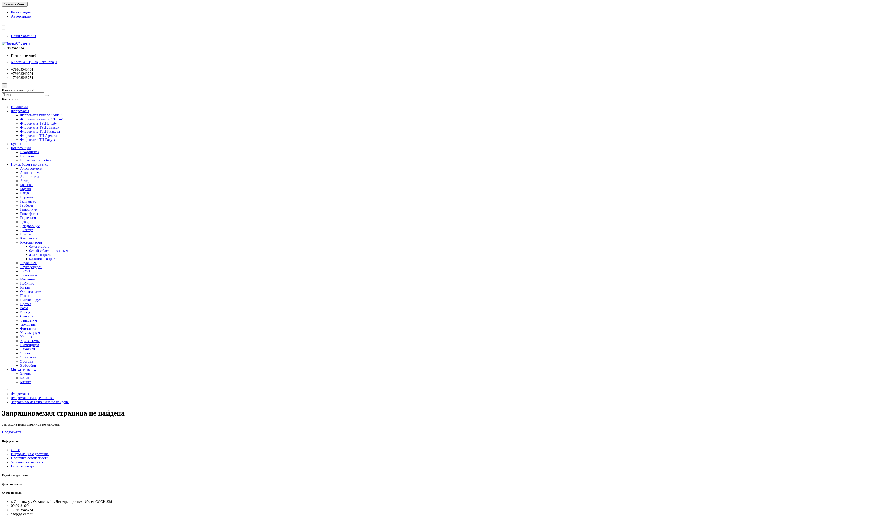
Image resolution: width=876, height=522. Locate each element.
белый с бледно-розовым (48, 250)
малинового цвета (43, 259)
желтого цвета (40, 255)
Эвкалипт (27, 349)
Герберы (26, 205)
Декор (24, 222)
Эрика (25, 353)
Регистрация (21, 12)
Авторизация (21, 16)
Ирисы (25, 234)
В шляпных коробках (36, 160)
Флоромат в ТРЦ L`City (38, 123)
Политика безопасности (29, 458)
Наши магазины (23, 36)
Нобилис (27, 283)
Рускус (25, 312)
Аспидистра (29, 177)
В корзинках (29, 152)
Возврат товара (23, 466)
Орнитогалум (30, 291)
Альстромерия (31, 168)
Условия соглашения (27, 462)
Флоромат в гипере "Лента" (41, 119)
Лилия (25, 271)
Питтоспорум (30, 300)
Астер (24, 181)
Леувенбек (28, 263)
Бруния (25, 189)
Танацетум (28, 320)
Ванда (25, 193)
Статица (26, 316)
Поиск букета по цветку (29, 164)
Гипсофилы (29, 214)
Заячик (25, 374)
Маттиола (27, 279)
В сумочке (28, 156)
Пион (24, 296)
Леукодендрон (31, 267)
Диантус (26, 230)
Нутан (25, 287)
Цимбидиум (29, 345)
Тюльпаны (28, 324)
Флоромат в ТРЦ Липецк (39, 127)
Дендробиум (30, 226)
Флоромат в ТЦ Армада (38, 136)
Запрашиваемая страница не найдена (40, 402)
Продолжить (11, 432)
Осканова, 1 (48, 62)
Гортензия (28, 218)
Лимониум (28, 275)
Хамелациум (30, 333)
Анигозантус (30, 172)
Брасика (26, 185)
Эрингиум (28, 357)
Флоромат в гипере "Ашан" (41, 115)
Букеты (16, 144)
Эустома (26, 361)
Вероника (27, 197)
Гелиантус (28, 201)
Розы (24, 308)
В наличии (19, 107)
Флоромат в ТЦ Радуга (38, 140)
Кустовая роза (31, 242)
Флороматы (20, 111)
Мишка (25, 382)
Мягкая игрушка (24, 369)
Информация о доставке (30, 454)
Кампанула (28, 238)
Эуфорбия (28, 365)
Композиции (21, 148)
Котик (25, 378)
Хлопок (26, 337)
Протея (25, 304)
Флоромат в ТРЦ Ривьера (40, 131)
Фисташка (28, 328)
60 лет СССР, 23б (24, 62)
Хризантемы (30, 341)
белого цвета (39, 246)
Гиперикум (28, 209)
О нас (15, 450)
